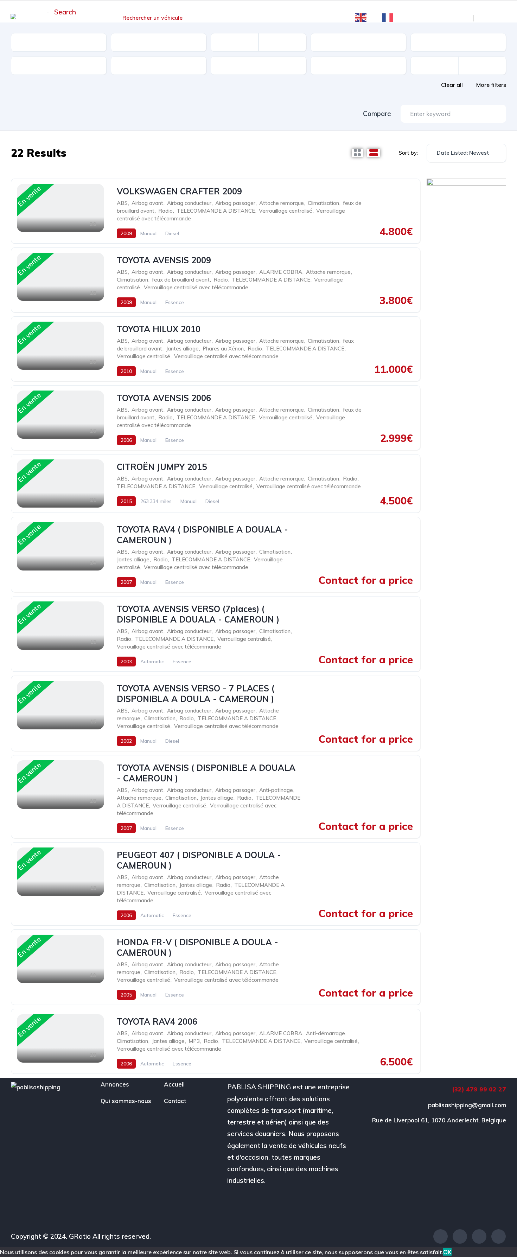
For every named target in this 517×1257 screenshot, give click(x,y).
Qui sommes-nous (275, 17)
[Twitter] (460, 1236)
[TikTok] (498, 1236)
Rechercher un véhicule (152, 17)
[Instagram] (479, 1236)
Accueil (95, 17)
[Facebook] (440, 1236)
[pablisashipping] (35, 18)
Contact (327, 17)
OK (447, 1252)
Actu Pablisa (217, 17)
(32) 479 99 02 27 (479, 1089)
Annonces (115, 1084)
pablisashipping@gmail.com (467, 1105)
